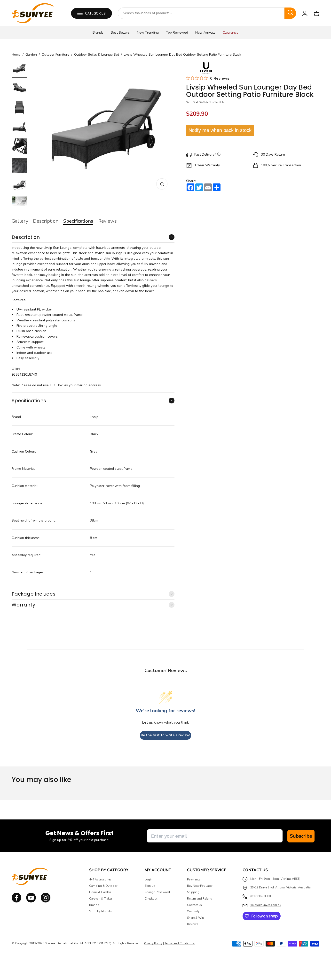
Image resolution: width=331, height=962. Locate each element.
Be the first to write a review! (165, 735)
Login (148, 879)
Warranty (193, 911)
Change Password (157, 892)
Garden (31, 55)
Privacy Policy (153, 943)
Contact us (194, 905)
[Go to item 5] (19, 146)
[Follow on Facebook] (16, 901)
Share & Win (195, 918)
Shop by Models (100, 911)
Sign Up (150, 886)
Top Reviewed (177, 32)
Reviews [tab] (107, 221)
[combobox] (201, 13)
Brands (98, 32)
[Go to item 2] (19, 88)
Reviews (192, 924)
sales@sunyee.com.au (265, 905)
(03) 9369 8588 (260, 896)
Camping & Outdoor (103, 886)
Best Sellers (120, 32)
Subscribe (301, 836)
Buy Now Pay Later (199, 886)
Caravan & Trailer (100, 899)
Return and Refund (199, 899)
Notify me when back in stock (220, 130)
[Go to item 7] (19, 185)
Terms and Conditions (180, 943)
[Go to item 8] (19, 205)
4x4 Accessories (100, 879)
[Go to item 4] (19, 127)
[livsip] (206, 68)
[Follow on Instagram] (31, 901)
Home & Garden (100, 892)
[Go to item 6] (19, 166)
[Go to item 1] (19, 69)
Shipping (193, 892)
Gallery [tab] (20, 221)
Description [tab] (45, 221)
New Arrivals (205, 32)
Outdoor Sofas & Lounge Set (96, 55)
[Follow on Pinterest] (45, 901)
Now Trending (148, 32)
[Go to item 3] (19, 108)
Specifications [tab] (78, 221)
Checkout (151, 899)
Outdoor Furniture (55, 55)
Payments (193, 879)
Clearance (230, 32)
